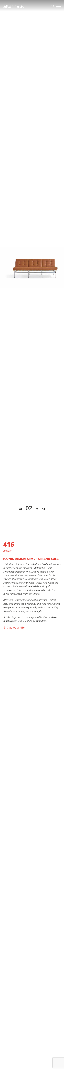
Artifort (7, 550)
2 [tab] (30, 508)
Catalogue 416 (16, 627)
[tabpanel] (32, 267)
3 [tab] (38, 509)
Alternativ (14, 6)
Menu (58, 6)
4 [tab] (44, 509)
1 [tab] (21, 509)
